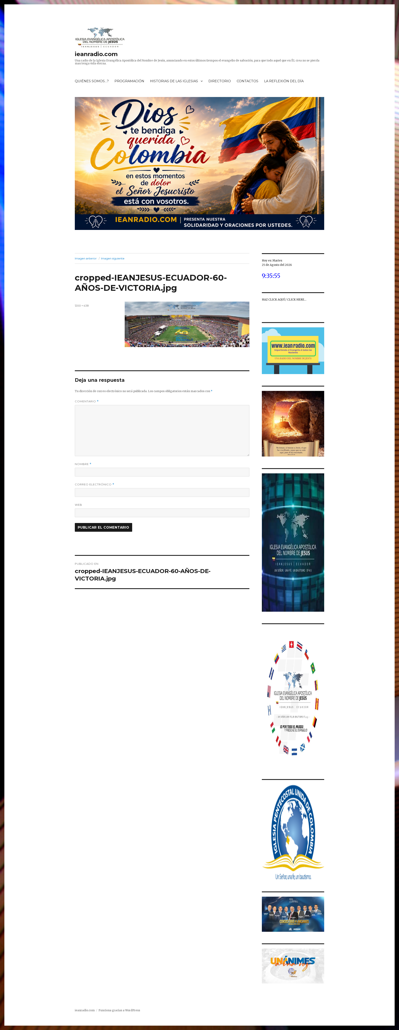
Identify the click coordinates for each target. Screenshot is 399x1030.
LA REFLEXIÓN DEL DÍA (284, 81)
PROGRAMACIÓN (129, 81)
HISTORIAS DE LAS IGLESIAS (174, 81)
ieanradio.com (96, 54)
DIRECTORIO (219, 81)
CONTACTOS (247, 81)
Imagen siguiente (112, 258)
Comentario (87, 401)
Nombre (83, 464)
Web (78, 504)
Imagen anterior (86, 258)
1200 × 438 (82, 305)
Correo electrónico (94, 484)
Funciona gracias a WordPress (119, 1010)
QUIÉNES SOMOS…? (92, 81)
